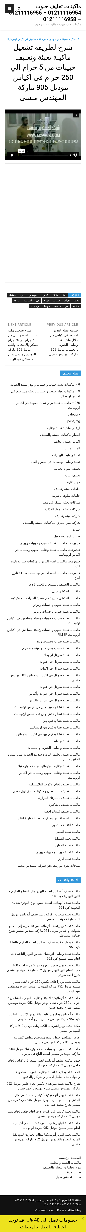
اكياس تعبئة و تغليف (67, 441)
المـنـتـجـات (72, 448)
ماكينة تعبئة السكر (68, 832)
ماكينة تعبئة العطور (67, 845)
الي (22, 294)
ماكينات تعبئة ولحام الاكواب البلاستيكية (54, 784)
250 (64, 294)
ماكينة (76, 306)
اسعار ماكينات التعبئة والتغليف (60, 435)
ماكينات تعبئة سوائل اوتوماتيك (60, 655)
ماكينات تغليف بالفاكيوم (64, 805)
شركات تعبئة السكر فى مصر (61, 502)
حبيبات (56, 300)
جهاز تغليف (72, 482)
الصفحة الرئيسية (70, 1158)
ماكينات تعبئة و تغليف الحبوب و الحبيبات (53, 748)
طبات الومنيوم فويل (67, 536)
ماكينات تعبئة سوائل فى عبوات (59, 662)
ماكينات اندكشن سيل (66, 591)
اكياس (45, 294)
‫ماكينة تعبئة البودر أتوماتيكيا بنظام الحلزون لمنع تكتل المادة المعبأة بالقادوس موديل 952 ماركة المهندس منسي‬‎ (45, 1139)
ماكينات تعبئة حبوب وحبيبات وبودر (57, 641)
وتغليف (35, 306)
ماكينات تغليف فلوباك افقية (62, 811)
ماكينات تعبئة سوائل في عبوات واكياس (54, 700)
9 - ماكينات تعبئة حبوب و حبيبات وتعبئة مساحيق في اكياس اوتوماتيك (43, 39)
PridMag (75, 1210)
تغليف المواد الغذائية (67, 468)
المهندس (33, 294)
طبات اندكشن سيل (68, 1177)
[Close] (82, 1218)
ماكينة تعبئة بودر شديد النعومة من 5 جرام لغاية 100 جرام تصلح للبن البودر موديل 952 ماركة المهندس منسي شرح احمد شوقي (43, 970)
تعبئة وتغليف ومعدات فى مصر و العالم (54, 462)
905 (55, 294)
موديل (46, 306)
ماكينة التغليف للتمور (66, 825)
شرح (46, 300)
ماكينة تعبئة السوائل (67, 838)
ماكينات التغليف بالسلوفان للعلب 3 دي (54, 584)
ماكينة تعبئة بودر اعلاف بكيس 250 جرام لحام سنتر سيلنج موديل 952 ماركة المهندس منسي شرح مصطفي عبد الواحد (44, 986)
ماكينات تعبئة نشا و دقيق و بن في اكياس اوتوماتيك (47, 707)
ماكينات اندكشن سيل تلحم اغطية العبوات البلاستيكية (45, 598)
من (66, 306)
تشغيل (12, 294)
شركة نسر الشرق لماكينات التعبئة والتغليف (51, 523)
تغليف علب (72, 475)
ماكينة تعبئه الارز (69, 859)
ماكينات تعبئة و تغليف (66, 741)
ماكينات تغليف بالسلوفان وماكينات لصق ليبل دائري (46, 791)
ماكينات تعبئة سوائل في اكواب (60, 668)
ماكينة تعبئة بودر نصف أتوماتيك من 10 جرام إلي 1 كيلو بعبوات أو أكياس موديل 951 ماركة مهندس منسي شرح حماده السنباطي (44, 930)
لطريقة (28, 300)
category (74, 414)
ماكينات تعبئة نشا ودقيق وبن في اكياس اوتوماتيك (48, 734)
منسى (57, 306)
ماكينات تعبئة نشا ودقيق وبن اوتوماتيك (55, 727)
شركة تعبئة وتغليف (67, 516)
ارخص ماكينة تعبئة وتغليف (62, 428)
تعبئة (76, 300)
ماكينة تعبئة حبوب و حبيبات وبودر (58, 852)
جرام (67, 300)
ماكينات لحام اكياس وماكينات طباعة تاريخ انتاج (49, 818)
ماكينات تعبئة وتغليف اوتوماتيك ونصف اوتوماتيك (48, 766)
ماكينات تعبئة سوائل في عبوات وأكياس (54, 693)
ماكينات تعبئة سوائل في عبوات (59, 687)
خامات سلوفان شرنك (66, 496)
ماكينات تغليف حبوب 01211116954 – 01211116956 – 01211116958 (45, 12)
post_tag (73, 421)
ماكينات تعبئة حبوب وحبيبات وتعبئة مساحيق (51, 648)
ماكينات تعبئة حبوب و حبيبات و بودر (56, 605)
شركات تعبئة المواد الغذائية (62, 509)
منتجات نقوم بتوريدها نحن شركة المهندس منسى (48, 865)
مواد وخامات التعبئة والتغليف (62, 1167)
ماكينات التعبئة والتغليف (65, 1163)
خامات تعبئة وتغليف (67, 489)
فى (37, 300)
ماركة (17, 300)
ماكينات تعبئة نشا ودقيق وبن (61, 721)
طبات (76, 529)
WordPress (57, 1210)
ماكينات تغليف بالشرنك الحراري (59, 798)
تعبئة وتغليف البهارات (66, 455)
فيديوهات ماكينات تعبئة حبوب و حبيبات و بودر (50, 543)
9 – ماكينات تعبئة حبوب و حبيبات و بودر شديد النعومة (45, 384)
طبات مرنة (73, 1172)
